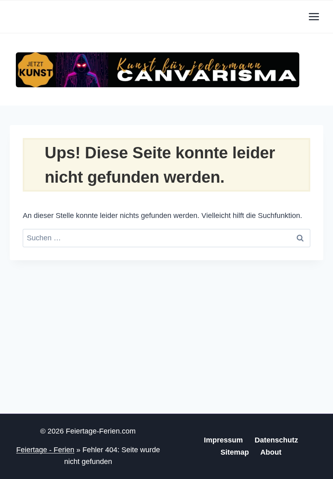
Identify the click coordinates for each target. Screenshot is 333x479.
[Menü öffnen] (313, 16)
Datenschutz (276, 440)
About (270, 452)
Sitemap (235, 452)
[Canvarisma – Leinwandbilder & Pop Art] (157, 69)
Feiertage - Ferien (45, 450)
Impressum (223, 440)
